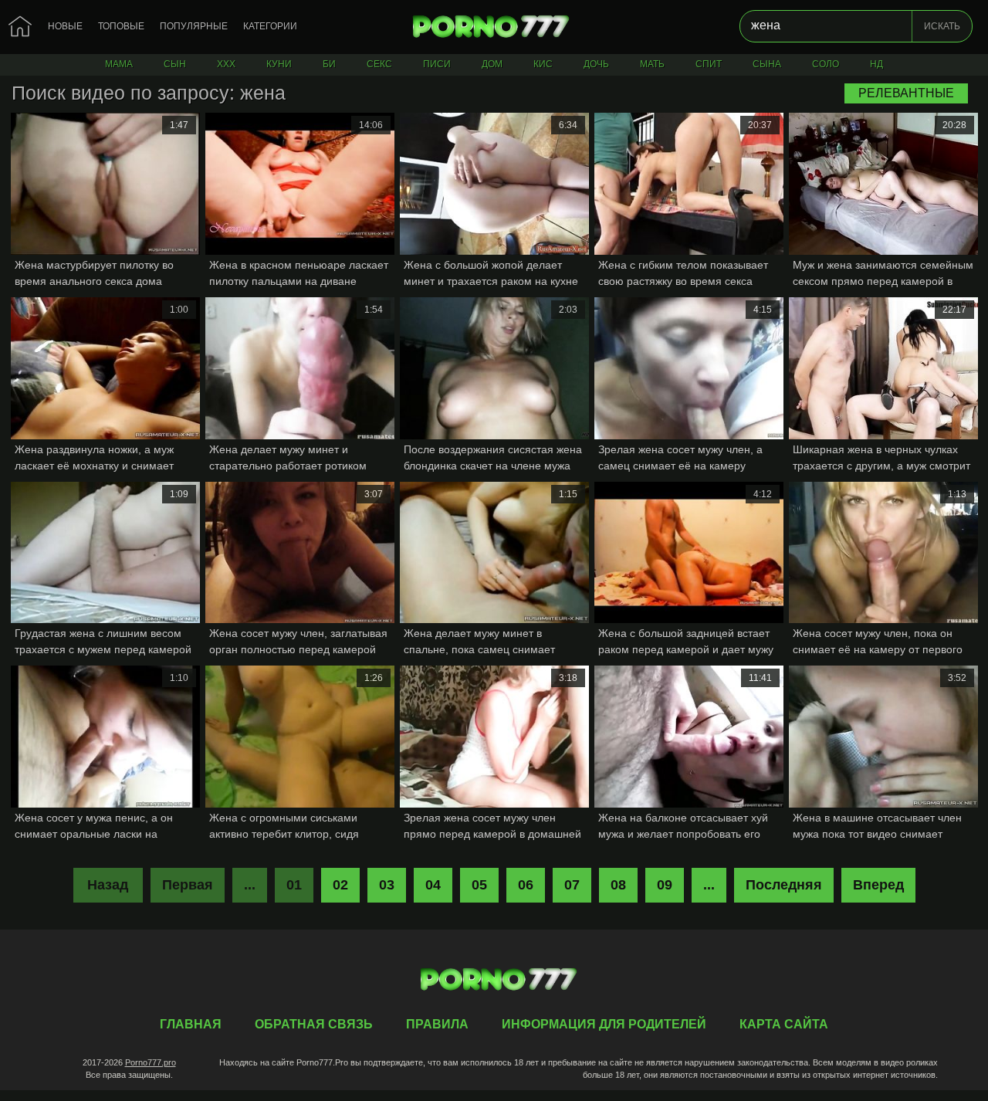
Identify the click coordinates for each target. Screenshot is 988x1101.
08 (618, 885)
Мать (652, 64)
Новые (65, 26)
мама (119, 64)
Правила (437, 1024)
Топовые (121, 26)
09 (664, 885)
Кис (543, 64)
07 (572, 885)
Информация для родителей (604, 1024)
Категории (270, 26)
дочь (596, 64)
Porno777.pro (150, 1062)
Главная (494, 27)
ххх (226, 64)
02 (340, 885)
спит (708, 64)
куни (279, 64)
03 (386, 885)
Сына (767, 64)
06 (525, 885)
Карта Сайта (783, 1024)
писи (437, 64)
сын (175, 64)
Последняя (784, 885)
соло (825, 64)
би (329, 64)
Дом (492, 64)
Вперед (878, 885)
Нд (876, 64)
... (709, 885)
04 (433, 885)
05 (479, 885)
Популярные (194, 26)
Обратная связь (314, 1024)
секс (379, 64)
